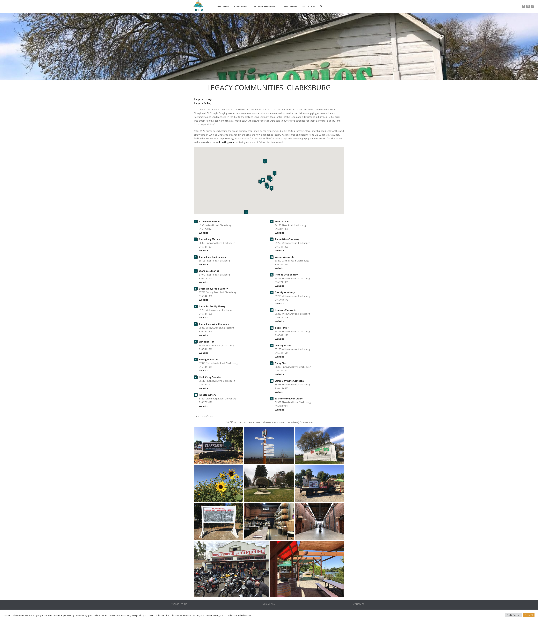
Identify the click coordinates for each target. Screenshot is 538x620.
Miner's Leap (282, 221)
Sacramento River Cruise (289, 398)
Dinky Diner (281, 363)
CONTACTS (358, 604)
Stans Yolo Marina (209, 270)
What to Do (223, 6)
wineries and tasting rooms (220, 142)
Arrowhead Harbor (209, 221)
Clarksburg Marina (209, 239)
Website (203, 232)
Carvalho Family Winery (212, 306)
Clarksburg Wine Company (214, 324)
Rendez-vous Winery (286, 274)
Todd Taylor (281, 327)
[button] (246, 212)
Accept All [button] (529, 615)
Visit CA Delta (309, 6)
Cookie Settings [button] (513, 615)
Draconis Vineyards (285, 310)
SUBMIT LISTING (179, 604)
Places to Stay (241, 6)
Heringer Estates (208, 359)
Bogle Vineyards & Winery (213, 288)
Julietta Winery (207, 394)
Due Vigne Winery (285, 292)
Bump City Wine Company (289, 380)
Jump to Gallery (203, 103)
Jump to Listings (203, 99)
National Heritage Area (266, 6)
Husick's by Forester (210, 377)
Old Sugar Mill (283, 345)
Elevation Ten (206, 341)
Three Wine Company (287, 239)
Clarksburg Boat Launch (212, 257)
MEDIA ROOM (268, 604)
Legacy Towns (290, 6)
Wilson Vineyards (284, 257)
